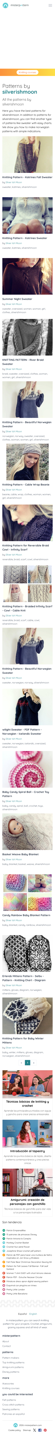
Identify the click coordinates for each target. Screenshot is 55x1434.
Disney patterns (10, 1371)
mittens (6, 989)
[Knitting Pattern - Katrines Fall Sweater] (27, 154)
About (5, 1341)
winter (12, 1052)
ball (26, 805)
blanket (13, 864)
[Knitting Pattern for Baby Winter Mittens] (27, 1016)
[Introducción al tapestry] (27, 1134)
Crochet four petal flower (18, 1246)
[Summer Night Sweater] (27, 276)
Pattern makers (10, 1357)
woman (37, 308)
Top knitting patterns (13, 1362)
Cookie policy (14, 1430)
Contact (6, 1346)
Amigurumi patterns (13, 1367)
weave (30, 864)
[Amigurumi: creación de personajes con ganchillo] (27, 1183)
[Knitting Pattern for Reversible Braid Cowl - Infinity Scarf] (27, 523)
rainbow (30, 924)
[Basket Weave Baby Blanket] (27, 831)
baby (5, 805)
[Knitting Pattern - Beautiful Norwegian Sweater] (27, 399)
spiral (20, 805)
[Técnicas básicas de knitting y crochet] (27, 1084)
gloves (14, 989)
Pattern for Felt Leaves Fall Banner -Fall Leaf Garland (27, 1267)
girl (43, 308)
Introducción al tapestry (27, 1151)
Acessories (8, 1383)
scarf (23, 559)
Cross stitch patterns (13, 1404)
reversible (7, 559)
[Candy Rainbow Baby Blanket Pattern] (27, 892)
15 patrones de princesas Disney (21, 1234)
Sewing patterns (11, 1409)
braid (5, 373)
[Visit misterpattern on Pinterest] (45, 1430)
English (33, 1313)
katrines (16, 186)
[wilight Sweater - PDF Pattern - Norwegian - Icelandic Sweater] (27, 707)
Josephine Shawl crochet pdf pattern (23, 1251)
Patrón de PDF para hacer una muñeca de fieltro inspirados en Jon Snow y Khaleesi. (29, 1256)
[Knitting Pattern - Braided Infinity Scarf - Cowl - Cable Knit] (27, 583)
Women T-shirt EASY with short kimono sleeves (28, 1273)
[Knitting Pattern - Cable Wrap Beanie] (27, 462)
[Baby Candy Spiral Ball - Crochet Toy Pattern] (27, 769)
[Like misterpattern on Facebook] (39, 1430)
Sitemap (27, 1430)
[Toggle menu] (50, 5)
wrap (20, 494)
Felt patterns (9, 1399)
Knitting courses (27, 72)
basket (22, 864)
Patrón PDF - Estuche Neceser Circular (24, 1277)
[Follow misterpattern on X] (34, 1430)
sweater (6, 186)
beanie (6, 494)
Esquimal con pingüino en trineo (21, 1285)
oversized (17, 308)
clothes (6, 312)
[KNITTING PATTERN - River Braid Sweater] (27, 337)
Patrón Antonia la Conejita (18, 1238)
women (27, 308)
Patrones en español (13, 1413)
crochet (33, 805)
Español (22, 1313)
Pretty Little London (15, 1289)
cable (14, 494)
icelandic (29, 743)
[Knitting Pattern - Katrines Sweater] (27, 215)
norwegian (8, 436)
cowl (29, 559)
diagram (24, 989)
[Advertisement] (27, 39)
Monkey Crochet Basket (17, 1242)
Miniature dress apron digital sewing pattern (27, 1281)
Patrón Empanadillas (16, 1230)
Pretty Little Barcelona (16, 1293)
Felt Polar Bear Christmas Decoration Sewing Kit (29, 1262)
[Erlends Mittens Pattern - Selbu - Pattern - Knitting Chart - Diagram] (27, 953)
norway (19, 436)
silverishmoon (29, 186)
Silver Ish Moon (14, 182)
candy (12, 805)
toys (40, 805)
